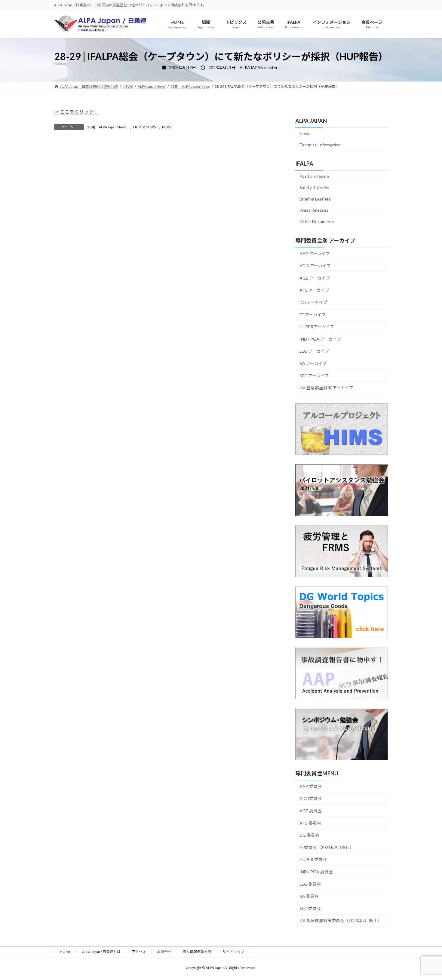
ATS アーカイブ (314, 290)
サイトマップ (233, 951)
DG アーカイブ (313, 302)
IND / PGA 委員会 (316, 871)
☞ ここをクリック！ (76, 112)
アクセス (139, 951)
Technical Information (320, 144)
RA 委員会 (309, 896)
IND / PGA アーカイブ (320, 339)
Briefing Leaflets (315, 198)
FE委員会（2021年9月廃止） (326, 847)
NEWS (167, 127)
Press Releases (313, 210)
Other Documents (316, 221)
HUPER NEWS (144, 127)
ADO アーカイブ (315, 265)
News (304, 133)
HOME (65, 951)
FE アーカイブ (312, 314)
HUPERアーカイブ (316, 327)
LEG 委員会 (310, 884)
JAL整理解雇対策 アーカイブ (326, 387)
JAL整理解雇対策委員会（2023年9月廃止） (340, 920)
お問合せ (164, 951)
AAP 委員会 (310, 786)
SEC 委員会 (310, 908)
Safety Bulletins (314, 187)
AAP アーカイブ (314, 253)
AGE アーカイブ (314, 278)
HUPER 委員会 (313, 859)
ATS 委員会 (310, 823)
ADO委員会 (310, 798)
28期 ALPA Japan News (107, 127)
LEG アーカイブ (314, 351)
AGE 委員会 (310, 810)
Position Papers (314, 176)
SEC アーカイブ (314, 375)
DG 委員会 (309, 835)
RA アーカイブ (313, 363)
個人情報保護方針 (197, 951)
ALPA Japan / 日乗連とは (101, 951)
